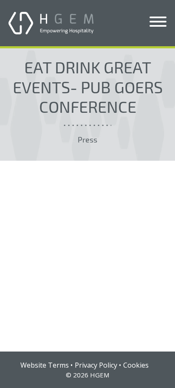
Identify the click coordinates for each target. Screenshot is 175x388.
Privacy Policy (96, 365)
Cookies (136, 365)
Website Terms (44, 365)
